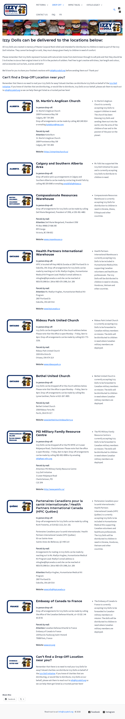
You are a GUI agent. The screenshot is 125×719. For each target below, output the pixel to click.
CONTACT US (42, 14)
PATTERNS (41, 5)
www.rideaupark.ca (52, 364)
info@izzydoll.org (57, 70)
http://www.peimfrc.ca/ (54, 489)
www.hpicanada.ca (52, 308)
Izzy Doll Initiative (47, 673)
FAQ (53, 14)
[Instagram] (120, 12)
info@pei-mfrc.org (44, 458)
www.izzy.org (49, 645)
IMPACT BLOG (74, 5)
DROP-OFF (57, 5)
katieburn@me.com (55, 124)
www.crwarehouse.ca (53, 239)
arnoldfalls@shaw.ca (72, 183)
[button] (47, 5)
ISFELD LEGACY (93, 5)
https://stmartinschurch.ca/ (56, 151)
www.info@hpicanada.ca (54, 589)
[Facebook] (119, 8)
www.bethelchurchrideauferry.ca (58, 419)
